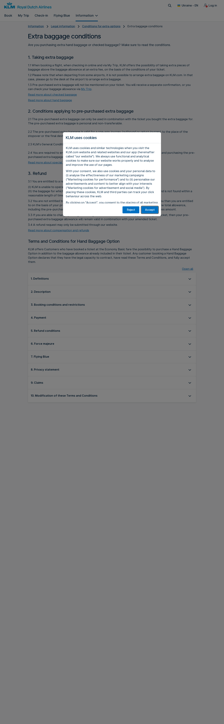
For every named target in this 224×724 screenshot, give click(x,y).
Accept (150, 209)
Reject (131, 209)
